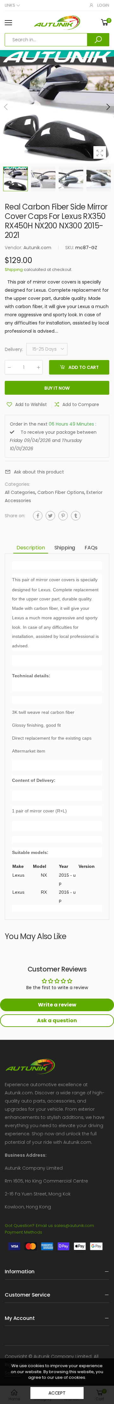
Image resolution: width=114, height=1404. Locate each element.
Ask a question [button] (57, 1020)
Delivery (14, 349)
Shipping (14, 269)
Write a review (57, 1004)
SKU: (70, 247)
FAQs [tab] (91, 547)
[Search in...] (98, 39)
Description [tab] (30, 547)
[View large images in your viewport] (99, 152)
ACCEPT (57, 1393)
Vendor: (14, 247)
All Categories (20, 492)
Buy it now (57, 388)
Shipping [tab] (64, 547)
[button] (107, 107)
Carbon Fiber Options (60, 492)
